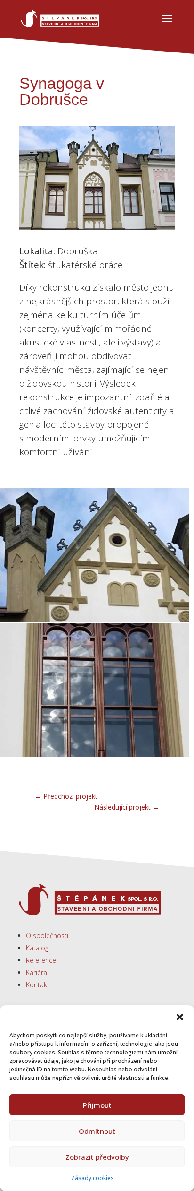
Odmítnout (97, 1131)
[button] (180, 1017)
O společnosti (47, 935)
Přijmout (97, 1105)
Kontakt (37, 984)
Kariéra (36, 972)
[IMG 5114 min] (94, 756)
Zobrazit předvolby (97, 1157)
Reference (41, 960)
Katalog (37, 947)
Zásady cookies (92, 1178)
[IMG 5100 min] (94, 621)
